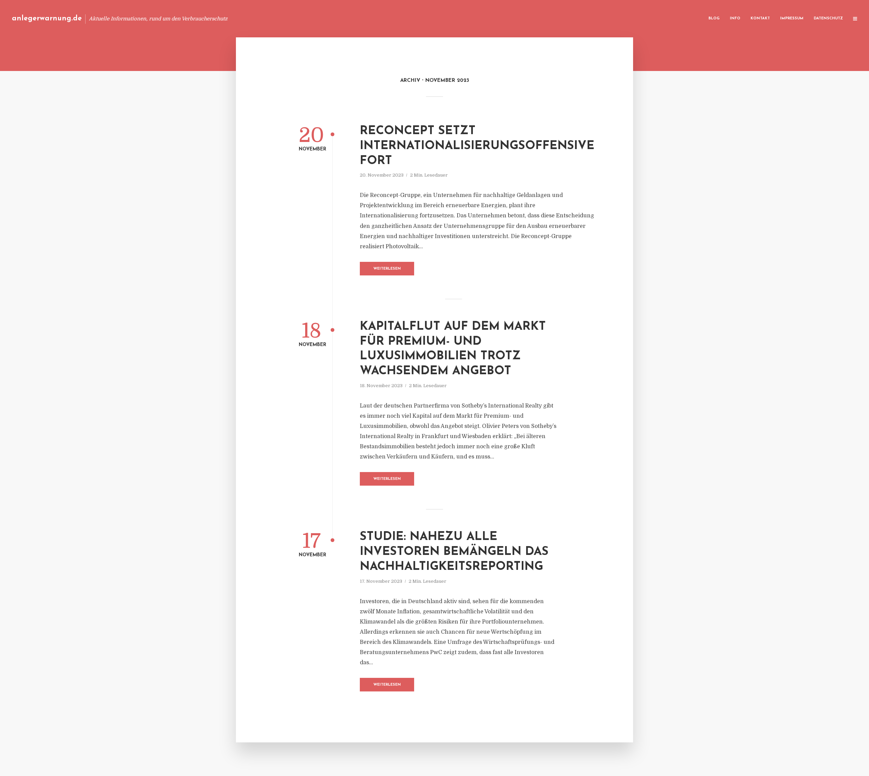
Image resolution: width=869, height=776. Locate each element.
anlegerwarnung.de (47, 18)
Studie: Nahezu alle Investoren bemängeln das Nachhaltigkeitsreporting (454, 552)
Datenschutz (828, 18)
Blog (714, 18)
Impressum (791, 18)
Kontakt (760, 18)
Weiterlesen (387, 269)
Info (735, 18)
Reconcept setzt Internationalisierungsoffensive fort (477, 146)
